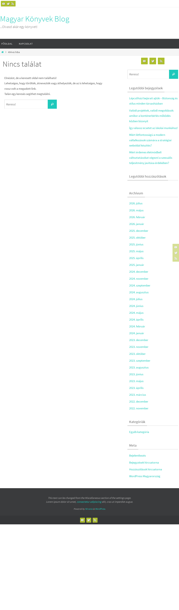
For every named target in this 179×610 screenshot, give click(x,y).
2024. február (137, 326)
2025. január (136, 265)
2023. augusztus (139, 367)
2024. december (138, 272)
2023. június (136, 374)
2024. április (136, 319)
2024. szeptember (139, 285)
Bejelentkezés (137, 455)
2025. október (137, 237)
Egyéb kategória (139, 432)
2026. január (136, 224)
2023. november (138, 347)
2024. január (136, 333)
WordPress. (100, 508)
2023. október (137, 354)
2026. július (135, 203)
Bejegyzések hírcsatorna (144, 462)
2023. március (137, 395)
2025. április (136, 258)
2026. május (136, 210)
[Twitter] (8, 3)
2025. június (136, 244)
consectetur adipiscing (89, 501)
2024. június (136, 306)
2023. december (138, 340)
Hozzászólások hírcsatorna (145, 469)
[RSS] (13, 3)
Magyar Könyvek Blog (34, 19)
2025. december (138, 231)
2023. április (136, 388)
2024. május (136, 313)
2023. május (136, 381)
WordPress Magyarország (144, 476)
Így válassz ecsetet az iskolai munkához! (153, 128)
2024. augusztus (139, 292)
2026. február (137, 217)
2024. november (138, 279)
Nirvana (89, 508)
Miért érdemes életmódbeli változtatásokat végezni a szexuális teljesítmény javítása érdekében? (150, 157)
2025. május (136, 251)
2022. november (138, 408)
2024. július (135, 299)
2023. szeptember (139, 361)
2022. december (138, 401)
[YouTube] (3, 3)
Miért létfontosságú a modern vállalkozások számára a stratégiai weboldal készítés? (150, 140)
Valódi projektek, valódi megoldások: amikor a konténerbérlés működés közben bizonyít (151, 116)
